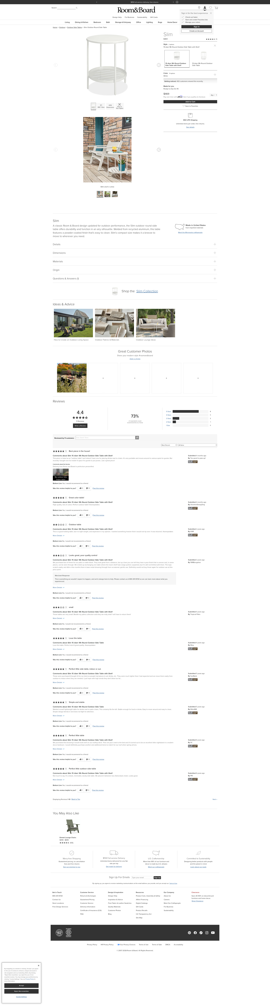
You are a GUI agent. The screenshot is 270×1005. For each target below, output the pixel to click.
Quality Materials (114, 907)
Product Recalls (141, 910)
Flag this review (98, 488)
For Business (129, 17)
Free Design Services (60, 907)
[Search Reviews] (137, 437)
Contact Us (56, 899)
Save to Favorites (191, 106)
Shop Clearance (197, 901)
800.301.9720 (57, 896)
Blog (109, 914)
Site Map (139, 918)
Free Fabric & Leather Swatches (119, 903)
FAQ (81, 914)
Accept (21, 986)
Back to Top (76, 799)
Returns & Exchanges (88, 896)
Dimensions (59, 252)
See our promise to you (71, 867)
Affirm (147, 2)
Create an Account (197, 31)
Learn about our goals (198, 867)
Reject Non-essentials (21, 991)
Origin (56, 270)
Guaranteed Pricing (87, 899)
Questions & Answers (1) (66, 278)
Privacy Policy (92, 944)
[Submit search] (77, 8)
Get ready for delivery (114, 866)
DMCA (167, 944)
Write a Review (80, 426)
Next (215, 799)
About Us (167, 896)
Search (54, 8)
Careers (166, 899)
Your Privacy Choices (127, 944)
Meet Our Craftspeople (172, 903)
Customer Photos (114, 910)
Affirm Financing (142, 899)
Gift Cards (154, 17)
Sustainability (142, 17)
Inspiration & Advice (115, 899)
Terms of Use (143, 944)
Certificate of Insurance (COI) (90, 910)
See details (190, 127)
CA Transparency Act (143, 914)
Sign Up (157, 877)
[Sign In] (205, 7)
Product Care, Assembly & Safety (148, 896)
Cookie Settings (21, 997)
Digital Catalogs (142, 903)
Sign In (197, 26)
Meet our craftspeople (156, 867)
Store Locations (58, 903)
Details (56, 244)
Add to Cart (190, 101)
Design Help (117, 17)
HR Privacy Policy (107, 944)
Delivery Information (87, 907)
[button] (61, 475)
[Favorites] (210, 10)
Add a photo (135, 358)
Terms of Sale (157, 944)
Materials (58, 261)
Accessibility (178, 944)
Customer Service (86, 903)
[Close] (210, 13)
